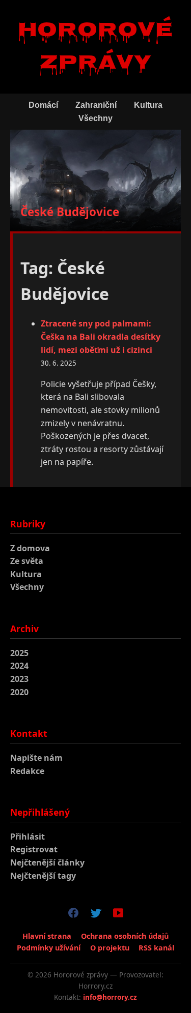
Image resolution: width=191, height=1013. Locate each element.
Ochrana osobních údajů (125, 936)
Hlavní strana (46, 936)
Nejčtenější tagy (43, 875)
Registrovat (34, 849)
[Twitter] (96, 915)
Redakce (27, 771)
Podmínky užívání (48, 947)
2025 (19, 653)
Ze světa (26, 561)
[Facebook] (73, 915)
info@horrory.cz (110, 997)
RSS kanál (156, 947)
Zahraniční (96, 105)
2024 (19, 665)
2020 (19, 692)
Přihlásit (27, 836)
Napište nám (36, 757)
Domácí (43, 105)
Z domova (30, 548)
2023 (19, 678)
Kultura (148, 105)
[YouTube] (118, 915)
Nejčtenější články (47, 862)
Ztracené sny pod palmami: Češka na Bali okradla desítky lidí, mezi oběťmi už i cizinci (100, 336)
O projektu (109, 947)
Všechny (95, 118)
